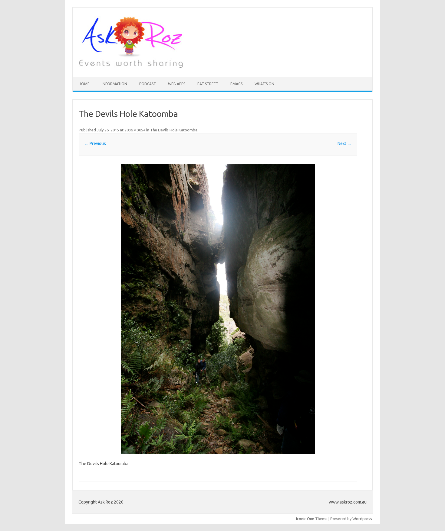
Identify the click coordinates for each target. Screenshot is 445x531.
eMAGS (236, 84)
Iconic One (305, 519)
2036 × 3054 (134, 130)
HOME (84, 84)
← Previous (95, 143)
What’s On (264, 84)
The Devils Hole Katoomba (173, 130)
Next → (344, 143)
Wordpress (362, 519)
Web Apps (176, 84)
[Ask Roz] (131, 66)
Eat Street (207, 84)
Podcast (147, 84)
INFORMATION (114, 84)
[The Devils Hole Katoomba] (218, 309)
